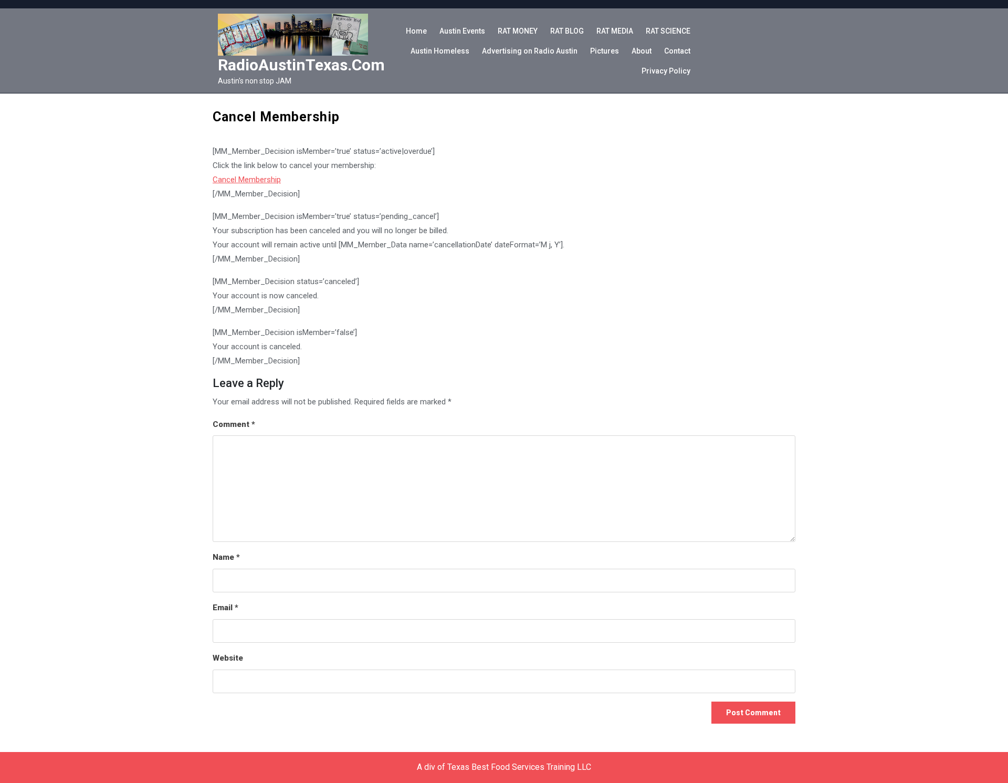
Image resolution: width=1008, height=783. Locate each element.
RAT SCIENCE (668, 31)
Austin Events (462, 31)
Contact (677, 51)
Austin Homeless (440, 51)
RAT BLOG (567, 31)
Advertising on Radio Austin (530, 51)
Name (226, 557)
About (642, 51)
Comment (234, 424)
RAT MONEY (518, 31)
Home (416, 31)
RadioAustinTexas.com (301, 65)
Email (225, 607)
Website (228, 658)
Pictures (604, 51)
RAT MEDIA (614, 31)
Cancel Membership (247, 179)
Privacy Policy (666, 71)
